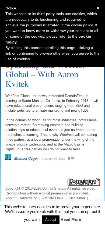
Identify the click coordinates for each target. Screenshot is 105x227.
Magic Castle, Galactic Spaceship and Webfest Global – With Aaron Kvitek (45, 69)
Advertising (28, 198)
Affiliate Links (53, 198)
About (10, 198)
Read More (71, 219)
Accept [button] (50, 220)
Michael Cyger (26, 159)
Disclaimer (77, 198)
